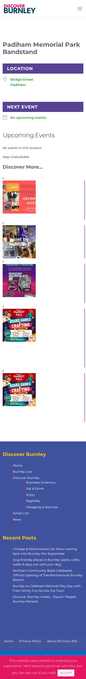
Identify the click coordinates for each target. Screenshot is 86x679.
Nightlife (33, 501)
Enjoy (30, 495)
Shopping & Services (42, 507)
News (17, 519)
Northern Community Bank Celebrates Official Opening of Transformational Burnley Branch (47, 575)
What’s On (21, 513)
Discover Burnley (26, 478)
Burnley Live (22, 472)
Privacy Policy (30, 641)
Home (17, 465)
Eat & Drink (35, 489)
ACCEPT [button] (66, 673)
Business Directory (41, 482)
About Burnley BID (62, 641)
